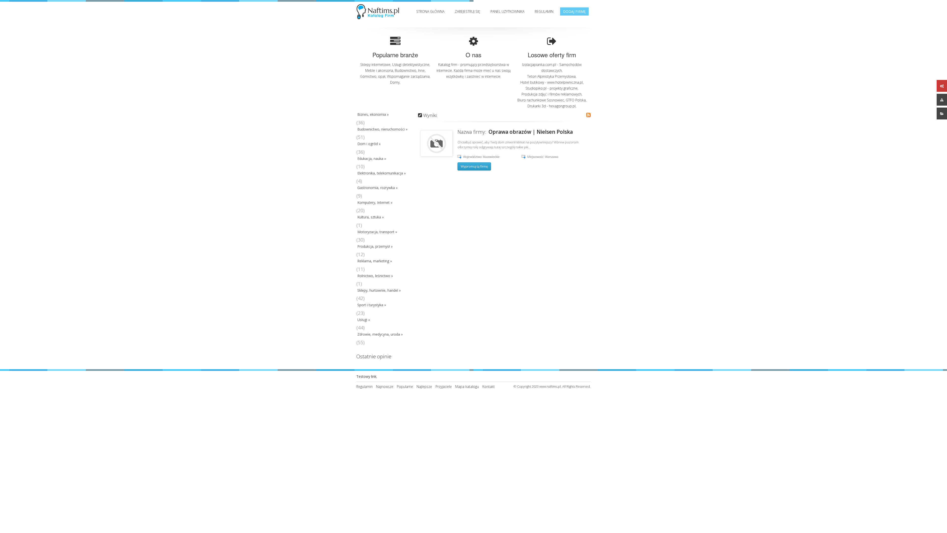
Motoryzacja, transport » (377, 231)
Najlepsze (424, 386)
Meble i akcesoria (379, 70)
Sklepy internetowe (375, 64)
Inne (421, 70)
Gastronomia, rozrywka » (377, 187)
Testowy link (366, 376)
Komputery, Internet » (374, 202)
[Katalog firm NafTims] (379, 11)
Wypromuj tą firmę (474, 166)
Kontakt (488, 386)
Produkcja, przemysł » (375, 246)
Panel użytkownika (507, 11)
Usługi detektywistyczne (410, 64)
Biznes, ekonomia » (373, 114)
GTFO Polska (576, 100)
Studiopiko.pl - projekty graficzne (552, 88)
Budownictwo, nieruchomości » (382, 129)
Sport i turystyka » (371, 305)
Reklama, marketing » (374, 261)
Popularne (405, 386)
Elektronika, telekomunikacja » (381, 173)
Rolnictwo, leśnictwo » (375, 275)
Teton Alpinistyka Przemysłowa (551, 76)
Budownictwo (405, 70)
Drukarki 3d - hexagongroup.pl (552, 106)
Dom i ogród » (369, 143)
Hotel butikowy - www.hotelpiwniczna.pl (551, 82)
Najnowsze (384, 386)
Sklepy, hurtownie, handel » (379, 290)
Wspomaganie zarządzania (408, 76)
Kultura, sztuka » (370, 217)
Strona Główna (430, 11)
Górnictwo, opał (372, 76)
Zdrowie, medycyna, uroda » (380, 334)
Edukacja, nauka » (371, 158)
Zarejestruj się (467, 11)
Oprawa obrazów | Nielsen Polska (531, 131)
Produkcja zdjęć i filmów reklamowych (552, 94)
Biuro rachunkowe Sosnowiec (540, 100)
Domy (395, 82)
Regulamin (544, 11)
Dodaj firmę (574, 11)
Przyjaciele (444, 386)
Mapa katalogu (467, 386)
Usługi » (363, 319)
